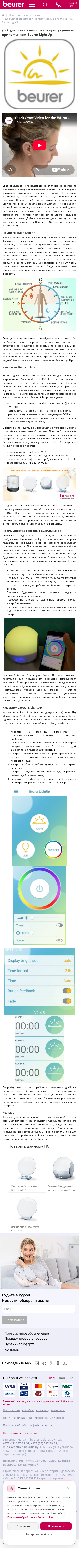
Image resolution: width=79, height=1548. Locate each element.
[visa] (9, 1386)
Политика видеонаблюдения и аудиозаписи (34, 1410)
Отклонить (23, 1526)
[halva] (38, 1394)
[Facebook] (51, 1364)
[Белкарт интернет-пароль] (9, 1394)
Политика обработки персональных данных (33, 1418)
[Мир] (67, 1386)
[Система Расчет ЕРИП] (53, 1386)
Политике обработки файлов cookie (30, 1517)
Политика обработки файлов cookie (27, 1425)
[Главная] (3, 15)
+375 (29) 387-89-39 (16, 1443)
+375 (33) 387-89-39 (44, 1443)
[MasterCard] (38, 1386)
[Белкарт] (67, 1394)
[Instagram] (37, 1364)
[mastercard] (53, 1394)
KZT (72, 1378)
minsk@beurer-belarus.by (20, 1447)
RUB (62, 1378)
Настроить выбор (37, 1534)
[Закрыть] (68, 1488)
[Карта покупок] (24, 1394)
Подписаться (14, 1320)
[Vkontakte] (44, 1364)
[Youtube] (65, 1364)
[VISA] (24, 1386)
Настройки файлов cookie (20, 1433)
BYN (52, 1378)
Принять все (56, 1526)
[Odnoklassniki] (58, 1364)
